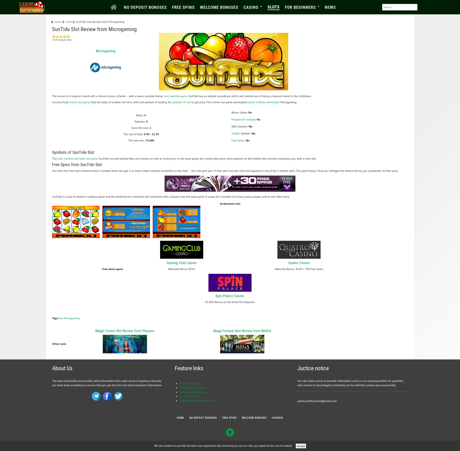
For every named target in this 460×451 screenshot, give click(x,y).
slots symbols (66, 158)
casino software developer (263, 102)
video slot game (88, 158)
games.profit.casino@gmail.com (317, 401)
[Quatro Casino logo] (299, 249)
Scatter (235, 133)
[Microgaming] (105, 67)
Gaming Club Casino (182, 263)
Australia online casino (193, 392)
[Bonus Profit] (32, 6)
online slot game (79, 102)
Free (60, 318)
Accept (301, 446)
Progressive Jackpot (243, 119)
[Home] (114, 7)
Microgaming (105, 51)
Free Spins (237, 140)
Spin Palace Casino (229, 296)
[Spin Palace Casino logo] (230, 282)
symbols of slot (181, 102)
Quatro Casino (299, 263)
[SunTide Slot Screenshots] (76, 222)
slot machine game (175, 96)
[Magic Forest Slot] (125, 343)
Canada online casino (192, 387)
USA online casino (190, 383)
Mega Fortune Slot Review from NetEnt (242, 331)
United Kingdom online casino (198, 400)
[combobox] (400, 7)
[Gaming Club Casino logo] (181, 249)
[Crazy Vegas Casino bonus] (230, 183)
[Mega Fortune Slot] (242, 343)
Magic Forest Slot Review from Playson (124, 331)
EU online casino (189, 396)
